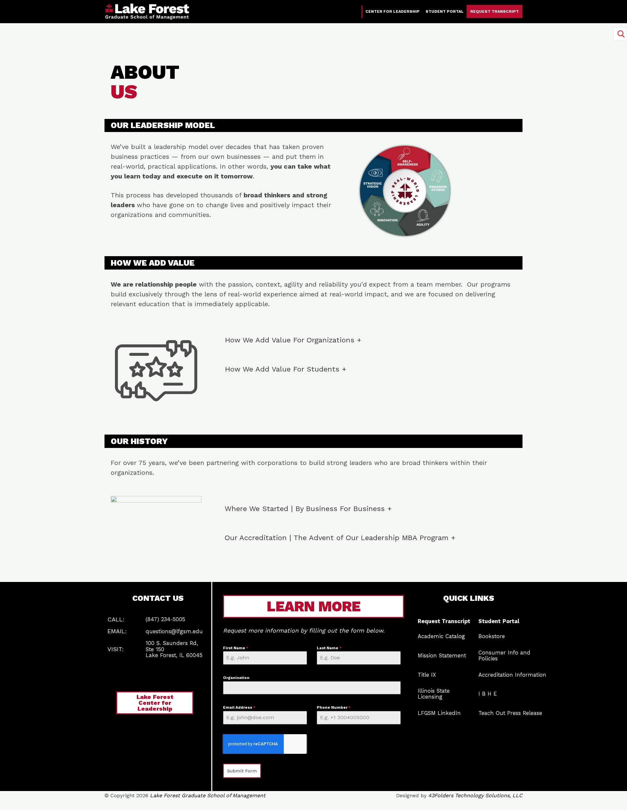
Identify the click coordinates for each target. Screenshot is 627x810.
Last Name (329, 648)
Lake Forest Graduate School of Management (207, 795)
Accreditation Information (512, 675)
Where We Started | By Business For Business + (308, 508)
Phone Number (334, 707)
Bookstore (491, 636)
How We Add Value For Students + (285, 369)
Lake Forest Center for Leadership (155, 702)
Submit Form (242, 770)
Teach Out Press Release (510, 713)
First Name (236, 648)
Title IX (427, 675)
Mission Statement (442, 656)
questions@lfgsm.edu (174, 631)
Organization (236, 677)
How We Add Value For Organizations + (293, 340)
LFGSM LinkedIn (439, 713)
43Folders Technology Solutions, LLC (475, 795)
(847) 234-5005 (165, 619)
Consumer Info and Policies (504, 656)
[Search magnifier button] (620, 34)
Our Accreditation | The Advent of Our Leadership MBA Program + (340, 538)
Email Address (239, 707)
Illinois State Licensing (434, 694)
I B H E (487, 694)
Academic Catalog (441, 636)
